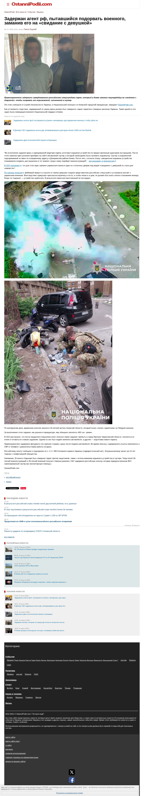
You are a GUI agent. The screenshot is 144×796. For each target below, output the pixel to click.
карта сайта (10, 737)
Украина (40, 12)
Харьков (22, 660)
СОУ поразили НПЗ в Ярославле (26, 566)
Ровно (77, 660)
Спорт (8, 685)
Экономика (10, 680)
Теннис (68, 688)
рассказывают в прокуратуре (101, 161)
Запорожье (51, 660)
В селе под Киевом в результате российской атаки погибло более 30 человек (38, 510)
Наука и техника (13, 694)
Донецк (43, 660)
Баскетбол (48, 688)
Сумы (115, 660)
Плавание (77, 688)
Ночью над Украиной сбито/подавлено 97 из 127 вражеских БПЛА (38, 557)
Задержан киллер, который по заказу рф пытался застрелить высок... (40, 622)
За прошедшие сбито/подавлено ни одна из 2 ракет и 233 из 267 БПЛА (35, 515)
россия (124, 660)
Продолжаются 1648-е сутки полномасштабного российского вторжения (38, 521)
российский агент (13, 477)
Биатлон (58, 688)
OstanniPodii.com (125, 105)
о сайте (8, 745)
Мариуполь (98, 660)
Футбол (10, 688)
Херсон (71, 660)
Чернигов (83, 660)
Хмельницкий (107, 660)
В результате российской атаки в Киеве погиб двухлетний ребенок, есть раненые (40, 504)
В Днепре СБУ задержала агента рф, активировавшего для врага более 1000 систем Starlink (52, 130)
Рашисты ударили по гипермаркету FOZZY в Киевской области (32, 531)
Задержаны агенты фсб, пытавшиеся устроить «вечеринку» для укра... (40, 598)
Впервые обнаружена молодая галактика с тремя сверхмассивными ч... (41, 582)
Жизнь (8, 703)
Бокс (17, 688)
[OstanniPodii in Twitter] (71, 772)
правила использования (15, 753)
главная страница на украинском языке (21, 757)
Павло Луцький (30, 29)
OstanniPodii (9, 12)
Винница (90, 660)
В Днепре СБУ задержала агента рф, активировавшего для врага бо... (40, 606)
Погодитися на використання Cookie (69, 793)
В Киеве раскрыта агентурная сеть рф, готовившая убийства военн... (39, 630)
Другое (38, 697)
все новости (9, 537)
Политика (10, 671)
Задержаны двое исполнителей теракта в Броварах (35, 140)
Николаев (58, 660)
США (9, 665)
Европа (132, 660)
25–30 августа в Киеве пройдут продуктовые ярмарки (34, 549)
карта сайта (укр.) (12, 741)
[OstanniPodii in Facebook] (71, 779)
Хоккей (25, 688)
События (31, 12)
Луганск (66, 660)
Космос (10, 697)
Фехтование (36, 688)
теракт (8, 482)
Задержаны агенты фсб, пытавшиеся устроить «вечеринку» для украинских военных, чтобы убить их (55, 120)
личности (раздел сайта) (15, 761)
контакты (9, 749)
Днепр (38, 660)
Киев (16, 660)
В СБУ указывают (12, 165)
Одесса (28, 660)
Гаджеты (29, 697)
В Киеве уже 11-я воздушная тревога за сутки (31, 574)
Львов (33, 660)
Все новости (21, 12)
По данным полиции (13, 173)
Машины (19, 697)
